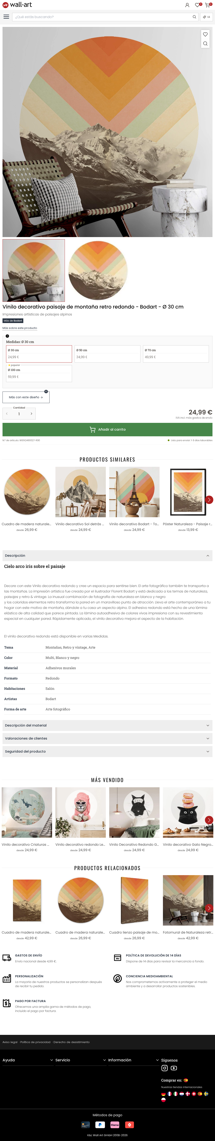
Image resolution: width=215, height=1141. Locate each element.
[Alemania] (163, 1094)
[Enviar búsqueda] (194, 17)
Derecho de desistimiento (72, 1042)
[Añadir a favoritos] (205, 34)
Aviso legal (10, 1042)
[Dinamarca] (188, 1094)
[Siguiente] (209, 500)
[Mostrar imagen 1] (34, 270)
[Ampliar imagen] (205, 43)
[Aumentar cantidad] (31, 413)
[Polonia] (163, 1100)
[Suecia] (206, 1094)
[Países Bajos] (182, 1094)
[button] (107, 132)
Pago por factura (30, 1001)
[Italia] (175, 1094)
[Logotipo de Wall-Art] (17, 5)
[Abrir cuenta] (187, 5)
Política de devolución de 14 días (153, 955)
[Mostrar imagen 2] (98, 270)
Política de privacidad (35, 1042)
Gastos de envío (28, 955)
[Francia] (169, 1094)
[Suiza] (194, 1094)
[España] (200, 1094)
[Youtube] (173, 1068)
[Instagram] (164, 1068)
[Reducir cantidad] (7, 413)
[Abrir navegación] (6, 16)
